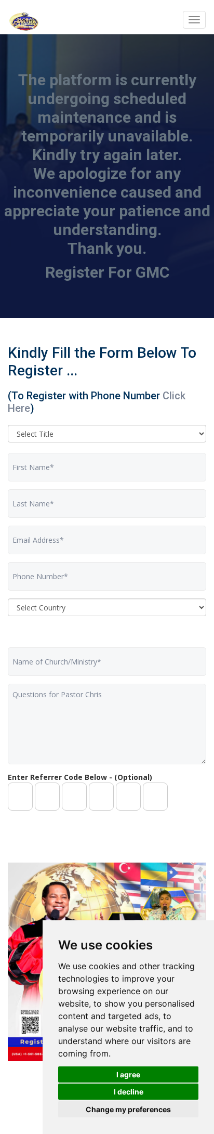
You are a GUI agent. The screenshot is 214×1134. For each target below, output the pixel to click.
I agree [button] (128, 1074)
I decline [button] (128, 1091)
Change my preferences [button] (128, 1109)
